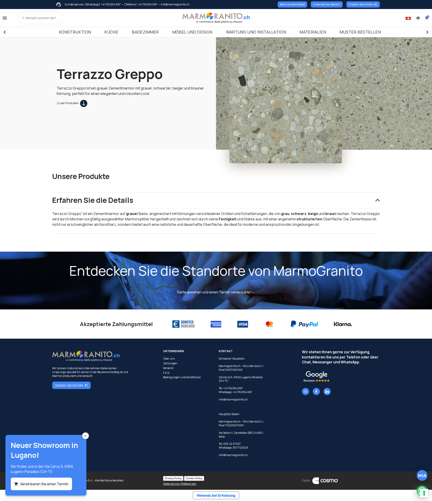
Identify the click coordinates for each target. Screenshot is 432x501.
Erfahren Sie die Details (92, 200)
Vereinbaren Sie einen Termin (44, 483)
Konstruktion (75, 32)
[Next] (427, 32)
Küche (111, 32)
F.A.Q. (166, 373)
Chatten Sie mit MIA (361, 4)
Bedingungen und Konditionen (182, 377)
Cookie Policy (194, 478)
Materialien (312, 32)
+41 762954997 (111, 4)
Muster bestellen (360, 32)
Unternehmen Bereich (326, 4)
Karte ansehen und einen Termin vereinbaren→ (216, 292)
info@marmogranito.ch (233, 399)
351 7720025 (240, 448)
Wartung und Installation (256, 32)
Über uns (169, 358)
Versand (168, 368)
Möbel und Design (192, 32)
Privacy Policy (173, 478)
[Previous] (4, 32)
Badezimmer (145, 32)
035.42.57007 (232, 444)
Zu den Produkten (68, 103)
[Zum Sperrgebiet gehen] (418, 18)
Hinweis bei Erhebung (216, 495)
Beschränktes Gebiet (292, 4)
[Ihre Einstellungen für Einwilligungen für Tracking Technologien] (424, 493)
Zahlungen (170, 363)
